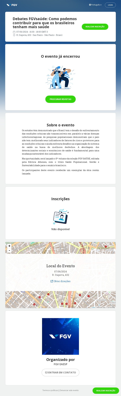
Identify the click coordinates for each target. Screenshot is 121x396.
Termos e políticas (50, 390)
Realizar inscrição (95, 26)
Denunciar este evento (69, 390)
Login (110, 5)
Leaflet (93, 307)
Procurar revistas (60, 99)
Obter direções (61, 281)
